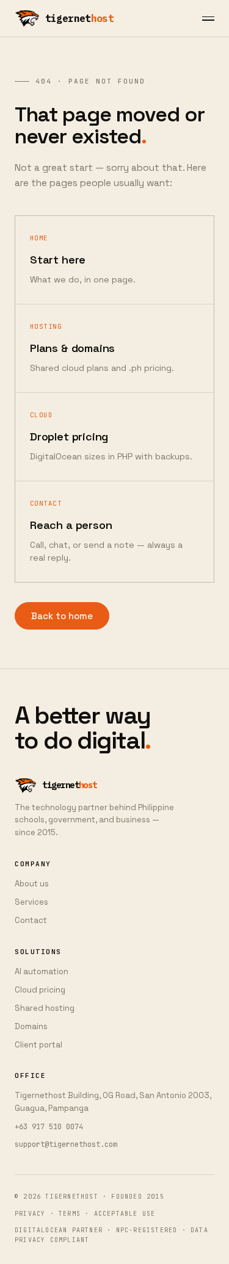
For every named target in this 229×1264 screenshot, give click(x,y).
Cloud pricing (40, 990)
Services (31, 902)
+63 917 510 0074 (49, 1127)
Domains (31, 1026)
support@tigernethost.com (66, 1144)
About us (32, 883)
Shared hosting (45, 1008)
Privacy (30, 1214)
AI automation (41, 971)
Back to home (62, 616)
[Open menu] (208, 18)
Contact (31, 920)
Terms (70, 1214)
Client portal (38, 1045)
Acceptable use (125, 1214)
